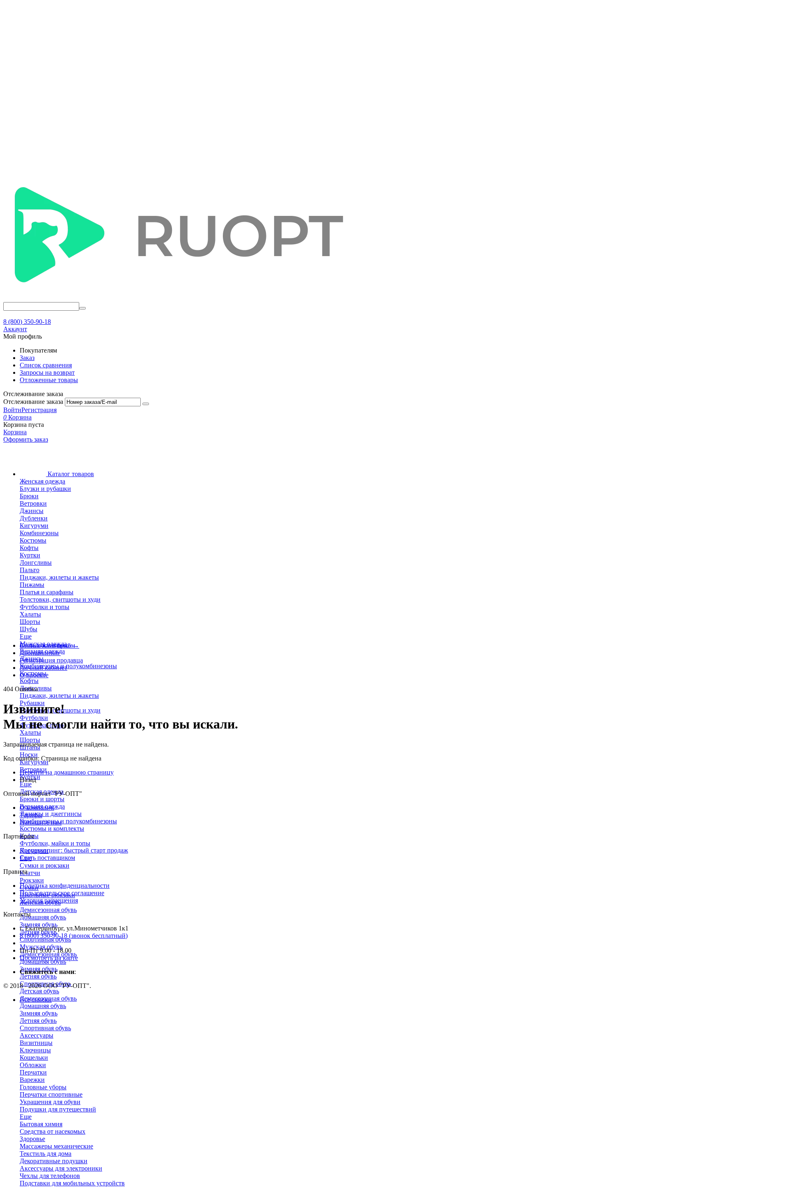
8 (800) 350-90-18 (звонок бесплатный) (74, 935)
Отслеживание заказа (33, 401)
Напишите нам (41, 822)
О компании (37, 807)
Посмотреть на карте (49, 957)
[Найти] (82, 308)
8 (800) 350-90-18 (27, 321)
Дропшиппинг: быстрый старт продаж (74, 850)
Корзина (15, 432)
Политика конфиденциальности (65, 885)
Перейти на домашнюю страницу (67, 772)
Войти (12, 409)
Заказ (27, 357)
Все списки (36, 999)
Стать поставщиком (47, 857)
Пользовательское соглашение (62, 892)
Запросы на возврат (47, 372)
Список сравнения (46, 365)
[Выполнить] (145, 404)
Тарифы (31, 814)
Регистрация (39, 409)
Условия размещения (49, 900)
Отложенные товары (49, 379)
